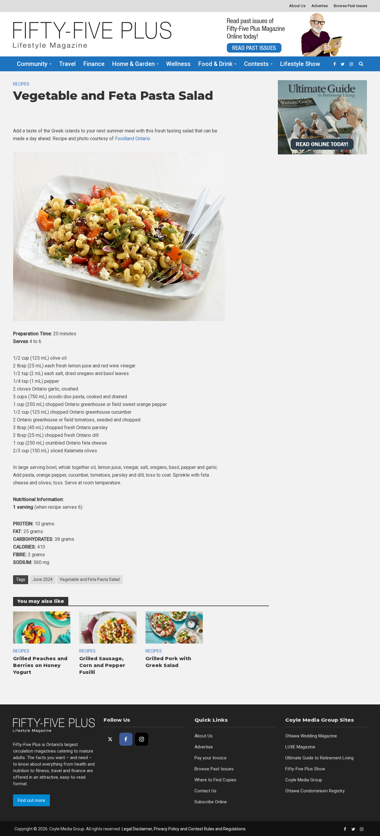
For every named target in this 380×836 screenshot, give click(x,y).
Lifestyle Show (300, 63)
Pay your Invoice (210, 758)
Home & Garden (133, 63)
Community (32, 63)
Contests (256, 63)
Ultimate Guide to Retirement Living (319, 758)
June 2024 (43, 579)
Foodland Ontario (132, 138)
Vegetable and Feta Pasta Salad (90, 579)
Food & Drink (215, 63)
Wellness (178, 63)
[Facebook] (125, 739)
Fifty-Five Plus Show (305, 769)
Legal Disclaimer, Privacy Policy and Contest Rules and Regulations (184, 828)
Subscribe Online (210, 802)
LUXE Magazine (300, 747)
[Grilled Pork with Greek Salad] (174, 627)
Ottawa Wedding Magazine (311, 736)
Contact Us (205, 791)
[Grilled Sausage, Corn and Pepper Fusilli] (108, 627)
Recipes (21, 84)
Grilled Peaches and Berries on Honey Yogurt (40, 665)
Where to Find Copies (215, 780)
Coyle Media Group (303, 780)
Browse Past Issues (350, 6)
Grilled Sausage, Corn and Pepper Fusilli (102, 665)
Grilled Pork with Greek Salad (168, 662)
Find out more (31, 800)
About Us (297, 6)
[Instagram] (141, 739)
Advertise (319, 6)
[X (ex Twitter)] (110, 739)
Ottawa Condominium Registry (315, 791)
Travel (67, 63)
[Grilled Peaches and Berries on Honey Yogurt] (41, 627)
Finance (93, 63)
